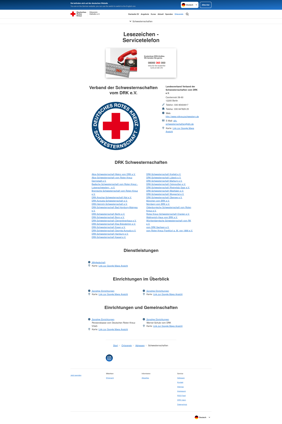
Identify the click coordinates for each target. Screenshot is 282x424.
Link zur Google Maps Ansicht (113, 265)
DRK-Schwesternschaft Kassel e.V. (109, 237)
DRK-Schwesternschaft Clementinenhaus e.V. (114, 220)
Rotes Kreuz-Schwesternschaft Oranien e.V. (168, 213)
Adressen (181, 378)
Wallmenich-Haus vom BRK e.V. (162, 217)
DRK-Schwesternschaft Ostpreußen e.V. (166, 184)
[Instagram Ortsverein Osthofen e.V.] (109, 358)
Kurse (153, 14)
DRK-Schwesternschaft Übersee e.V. (164, 197)
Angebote (145, 14)
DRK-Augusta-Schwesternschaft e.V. (110, 200)
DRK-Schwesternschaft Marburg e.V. (164, 180)
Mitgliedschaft (98, 262)
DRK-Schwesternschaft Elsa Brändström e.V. (114, 223)
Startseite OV (133, 14)
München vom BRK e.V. (158, 200)
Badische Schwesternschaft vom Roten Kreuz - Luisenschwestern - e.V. (115, 185)
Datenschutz (182, 404)
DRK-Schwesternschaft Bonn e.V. (108, 217)
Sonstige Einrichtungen (102, 290)
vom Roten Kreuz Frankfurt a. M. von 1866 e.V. (169, 230)
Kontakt (180, 382)
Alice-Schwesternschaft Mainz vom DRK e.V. (113, 174)
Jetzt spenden (75, 375)
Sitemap (180, 386)
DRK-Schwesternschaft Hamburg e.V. (110, 233)
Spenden (169, 14)
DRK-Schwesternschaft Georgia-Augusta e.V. (114, 230)
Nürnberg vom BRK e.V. (158, 204)
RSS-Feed (181, 395)
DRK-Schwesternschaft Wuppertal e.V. (165, 194)
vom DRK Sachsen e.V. (157, 227)
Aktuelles (145, 378)
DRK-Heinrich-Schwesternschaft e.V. (109, 204)
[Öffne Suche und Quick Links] (187, 14)
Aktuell (160, 14)
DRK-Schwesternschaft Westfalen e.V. (165, 190)
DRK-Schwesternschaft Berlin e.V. (108, 213)
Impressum (181, 391)
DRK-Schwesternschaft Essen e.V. (108, 227)
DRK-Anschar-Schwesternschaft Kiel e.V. (112, 197)
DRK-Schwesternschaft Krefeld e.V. (163, 174)
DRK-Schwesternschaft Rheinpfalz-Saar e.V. (168, 187)
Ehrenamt (110, 378)
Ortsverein (179, 14)
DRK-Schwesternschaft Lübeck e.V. (163, 177)
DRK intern (181, 400)
